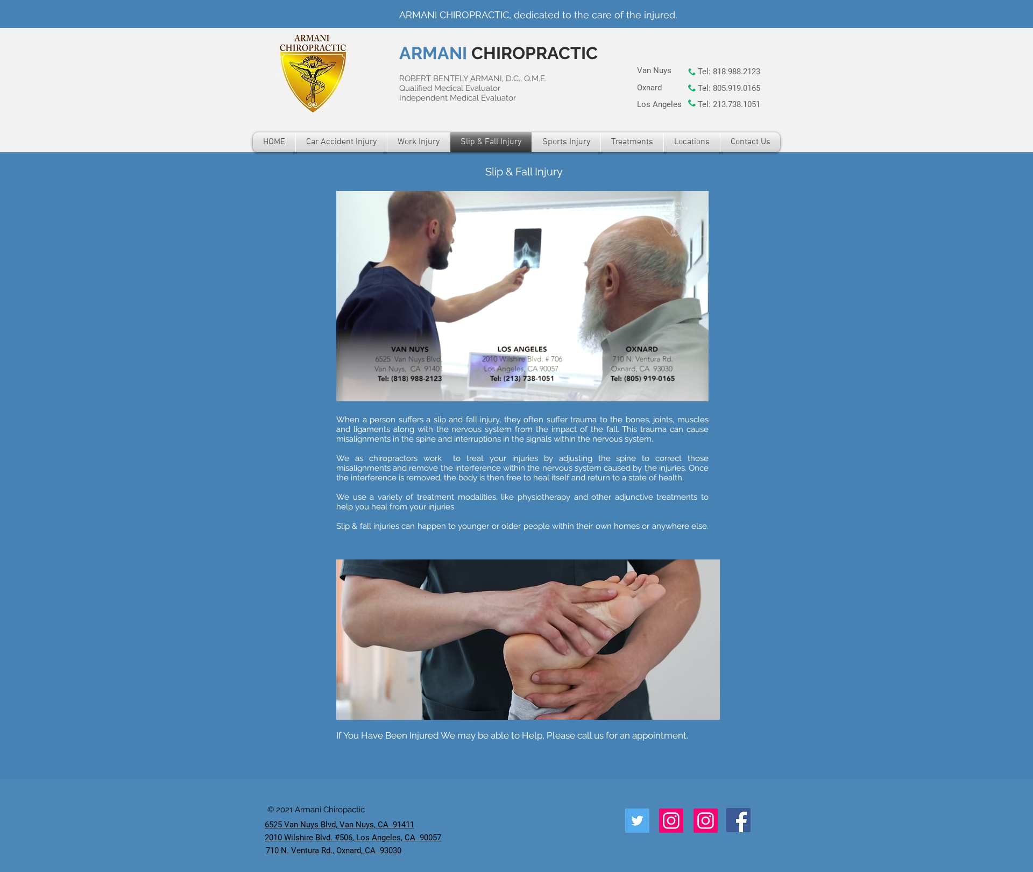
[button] (695, 389)
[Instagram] (671, 821)
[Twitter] (637, 821)
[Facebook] (738, 820)
